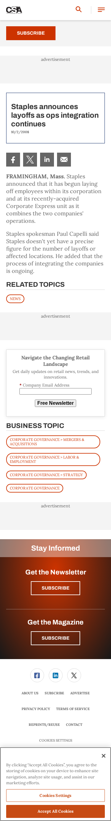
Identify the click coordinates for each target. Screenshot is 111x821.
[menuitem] (13, 160)
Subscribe (31, 33)
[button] (101, 10)
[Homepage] (14, 10)
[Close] (103, 756)
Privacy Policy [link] (36, 709)
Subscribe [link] (54, 693)
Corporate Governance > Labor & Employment (44, 459)
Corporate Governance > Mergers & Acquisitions (47, 441)
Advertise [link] (80, 693)
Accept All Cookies (55, 811)
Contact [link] (74, 724)
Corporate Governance (35, 488)
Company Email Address (44, 385)
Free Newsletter (55, 403)
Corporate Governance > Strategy (46, 474)
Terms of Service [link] (73, 709)
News (15, 298)
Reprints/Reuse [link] (44, 724)
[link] (13, 160)
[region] (55, 784)
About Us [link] (30, 693)
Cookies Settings (55, 740)
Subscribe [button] (55, 588)
